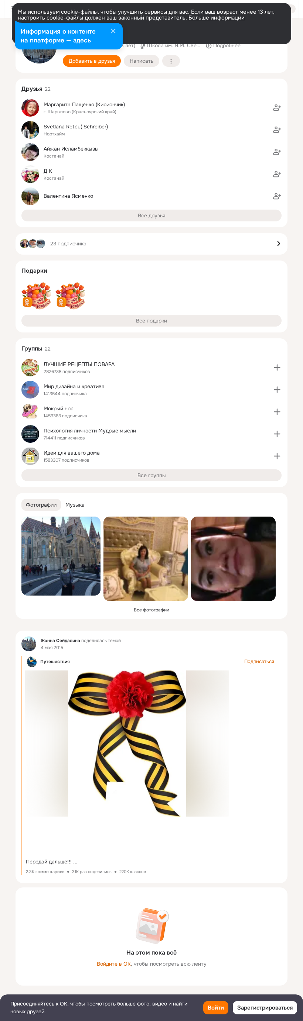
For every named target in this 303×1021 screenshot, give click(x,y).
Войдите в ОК (114, 963)
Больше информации (216, 17)
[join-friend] (277, 107)
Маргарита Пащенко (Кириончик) (84, 104)
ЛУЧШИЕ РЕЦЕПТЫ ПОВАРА (79, 364)
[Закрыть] (113, 31)
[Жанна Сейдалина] (28, 644)
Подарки (34, 271)
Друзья (31, 89)
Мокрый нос (59, 408)
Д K (48, 171)
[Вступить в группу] (277, 367)
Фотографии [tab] (41, 504)
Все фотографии (151, 610)
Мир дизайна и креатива (74, 386)
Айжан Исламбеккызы (71, 148)
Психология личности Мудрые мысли (90, 430)
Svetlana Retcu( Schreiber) (76, 126)
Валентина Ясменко (68, 196)
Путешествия (55, 662)
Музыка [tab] (75, 504)
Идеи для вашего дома (72, 452)
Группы (31, 348)
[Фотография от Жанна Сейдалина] (61, 556)
